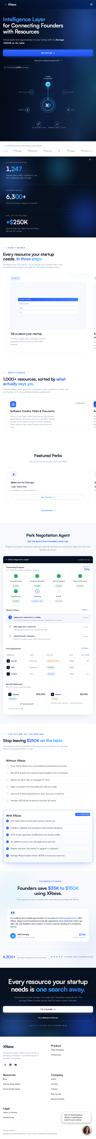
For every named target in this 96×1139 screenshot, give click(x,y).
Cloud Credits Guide (11, 1089)
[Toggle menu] (91, 4)
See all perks (48, 510)
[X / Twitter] (5, 1065)
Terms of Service (10, 1112)
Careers (54, 1089)
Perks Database (57, 1050)
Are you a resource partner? (48, 60)
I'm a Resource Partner (48, 1018)
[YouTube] (16, 1065)
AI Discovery (56, 1055)
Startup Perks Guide (11, 1084)
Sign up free (56, 1094)
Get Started (48, 53)
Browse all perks (57, 1099)
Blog (5, 1079)
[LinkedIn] (10, 1065)
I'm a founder (48, 1009)
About (53, 1079)
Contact (54, 1084)
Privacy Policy (8, 1117)
